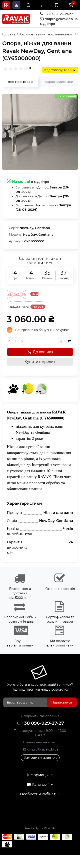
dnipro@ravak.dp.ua (42, 749)
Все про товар (20, 82)
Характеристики (59, 82)
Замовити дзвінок (40, 757)
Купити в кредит (40, 362)
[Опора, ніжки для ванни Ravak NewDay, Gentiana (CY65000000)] (40, 132)
